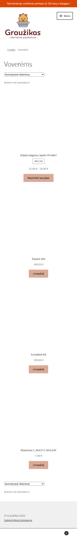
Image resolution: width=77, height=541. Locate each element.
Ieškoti (38, 535)
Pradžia (11, 49)
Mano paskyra (13, 535)
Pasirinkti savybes (38, 178)
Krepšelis (59, 531)
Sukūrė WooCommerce (18, 520)
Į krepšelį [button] (38, 273)
